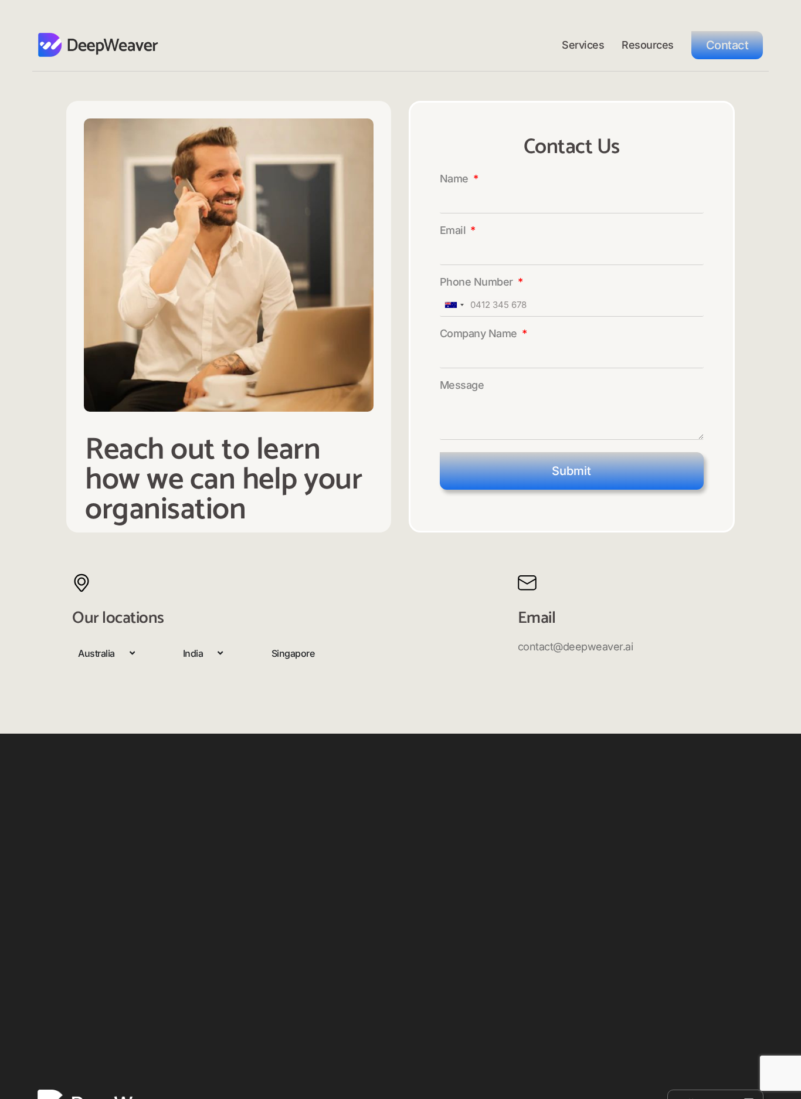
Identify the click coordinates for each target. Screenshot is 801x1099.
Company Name (480, 334)
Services (583, 45)
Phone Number (478, 282)
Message (462, 385)
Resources (648, 45)
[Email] (527, 583)
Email (454, 230)
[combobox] (453, 305)
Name (455, 179)
